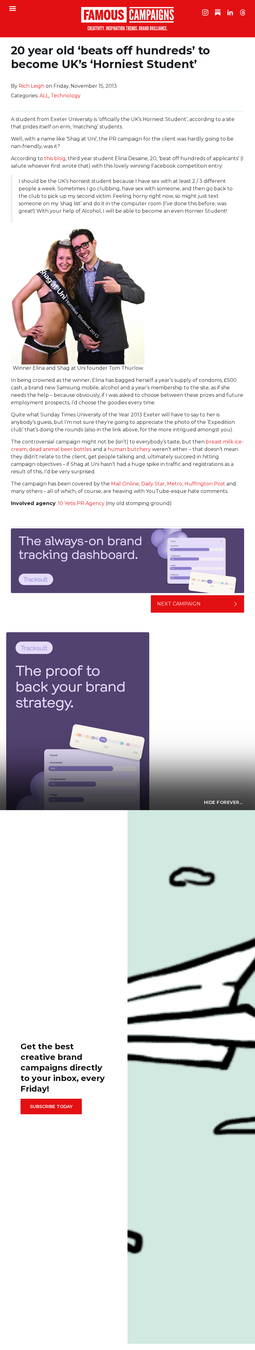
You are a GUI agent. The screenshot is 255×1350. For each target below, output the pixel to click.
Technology (66, 96)
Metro (174, 484)
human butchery (129, 449)
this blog (55, 158)
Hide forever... (223, 802)
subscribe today (51, 1106)
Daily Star (153, 484)
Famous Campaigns (127, 18)
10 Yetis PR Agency (81, 503)
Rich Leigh (31, 86)
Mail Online (125, 484)
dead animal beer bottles (60, 449)
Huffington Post (204, 484)
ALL (44, 96)
